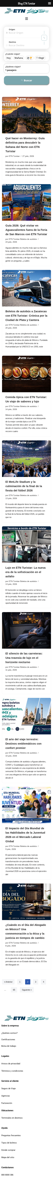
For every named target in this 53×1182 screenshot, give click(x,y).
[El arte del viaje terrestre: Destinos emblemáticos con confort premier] (26, 716)
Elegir (41, 57)
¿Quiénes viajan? (13, 66)
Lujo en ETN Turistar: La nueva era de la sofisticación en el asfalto (25, 572)
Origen (12, 29)
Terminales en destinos (12, 1118)
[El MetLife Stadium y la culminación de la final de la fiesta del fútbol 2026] (26, 458)
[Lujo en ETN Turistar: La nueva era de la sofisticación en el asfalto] (26, 544)
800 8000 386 (7, 1175)
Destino (12, 42)
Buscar (28, 80)
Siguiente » (27, 990)
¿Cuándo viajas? (12, 54)
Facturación (6, 1103)
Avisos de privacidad (10, 1063)
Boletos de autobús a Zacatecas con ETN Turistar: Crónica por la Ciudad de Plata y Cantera (26, 315)
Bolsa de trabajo (8, 1046)
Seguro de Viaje (8, 1088)
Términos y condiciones (12, 1071)
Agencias (5, 1096)
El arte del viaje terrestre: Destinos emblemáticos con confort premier (23, 743)
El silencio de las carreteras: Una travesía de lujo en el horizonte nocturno (24, 658)
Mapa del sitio (7, 1157)
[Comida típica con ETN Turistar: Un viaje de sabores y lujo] (26, 374)
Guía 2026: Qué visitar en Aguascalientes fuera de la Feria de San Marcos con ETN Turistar (26, 230)
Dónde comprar (8, 1150)
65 (14, 990)
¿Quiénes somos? (9, 1033)
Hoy (9, 57)
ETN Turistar (14, 156)
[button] (26, 18)
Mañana (19, 57)
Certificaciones (8, 1039)
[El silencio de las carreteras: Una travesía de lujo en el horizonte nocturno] (26, 630)
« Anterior (8, 982)
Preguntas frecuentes (11, 1135)
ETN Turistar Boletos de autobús (23, 239)
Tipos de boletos (9, 1143)
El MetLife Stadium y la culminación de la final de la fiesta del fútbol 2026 (23, 486)
